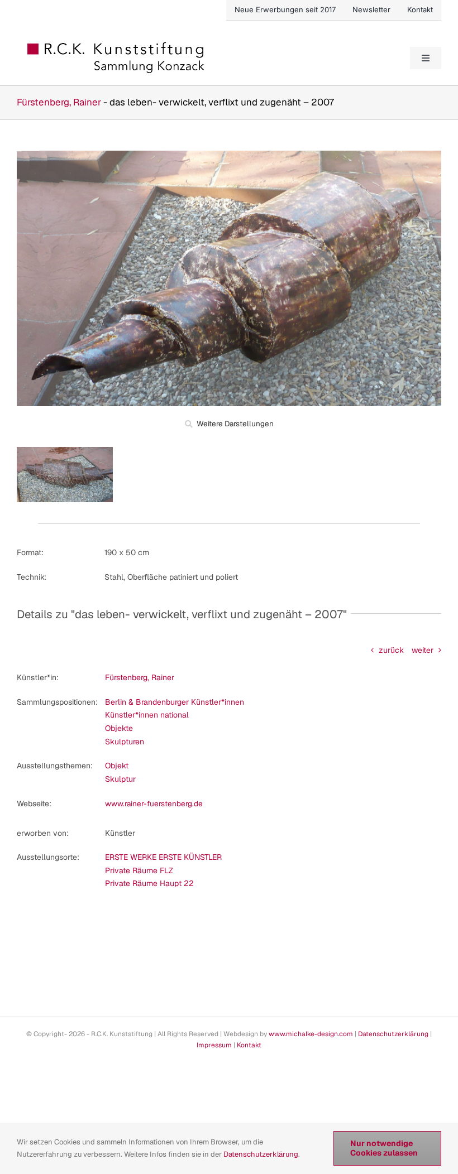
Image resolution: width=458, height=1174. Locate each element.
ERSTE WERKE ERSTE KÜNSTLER (163, 857)
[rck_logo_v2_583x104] (116, 46)
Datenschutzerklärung (393, 1033)
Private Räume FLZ (139, 870)
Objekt (116, 766)
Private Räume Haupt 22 (149, 883)
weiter (422, 650)
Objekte (119, 728)
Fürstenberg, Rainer (59, 102)
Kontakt (249, 1045)
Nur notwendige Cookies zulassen (384, 1148)
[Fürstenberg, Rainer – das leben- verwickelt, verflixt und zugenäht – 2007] (229, 155)
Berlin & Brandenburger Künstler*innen (174, 702)
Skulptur (120, 779)
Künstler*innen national (147, 715)
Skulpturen (124, 742)
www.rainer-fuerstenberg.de (154, 803)
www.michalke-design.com (311, 1033)
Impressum (214, 1045)
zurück (391, 650)
